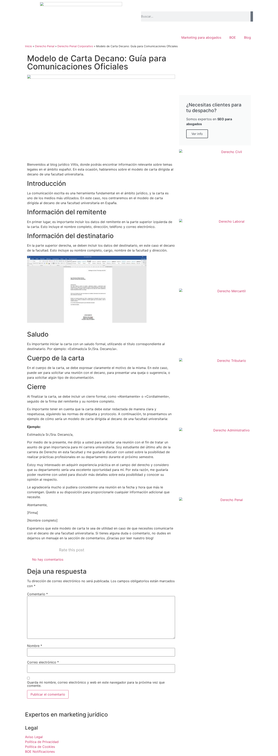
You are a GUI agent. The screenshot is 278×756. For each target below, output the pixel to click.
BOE (232, 37)
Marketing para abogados (201, 37)
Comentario (37, 594)
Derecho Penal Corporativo (75, 46)
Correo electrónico (43, 662)
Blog (247, 37)
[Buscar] (252, 16)
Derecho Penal (44, 46)
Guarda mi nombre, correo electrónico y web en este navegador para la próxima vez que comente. (96, 684)
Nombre (34, 645)
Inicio (28, 46)
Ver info (197, 134)
